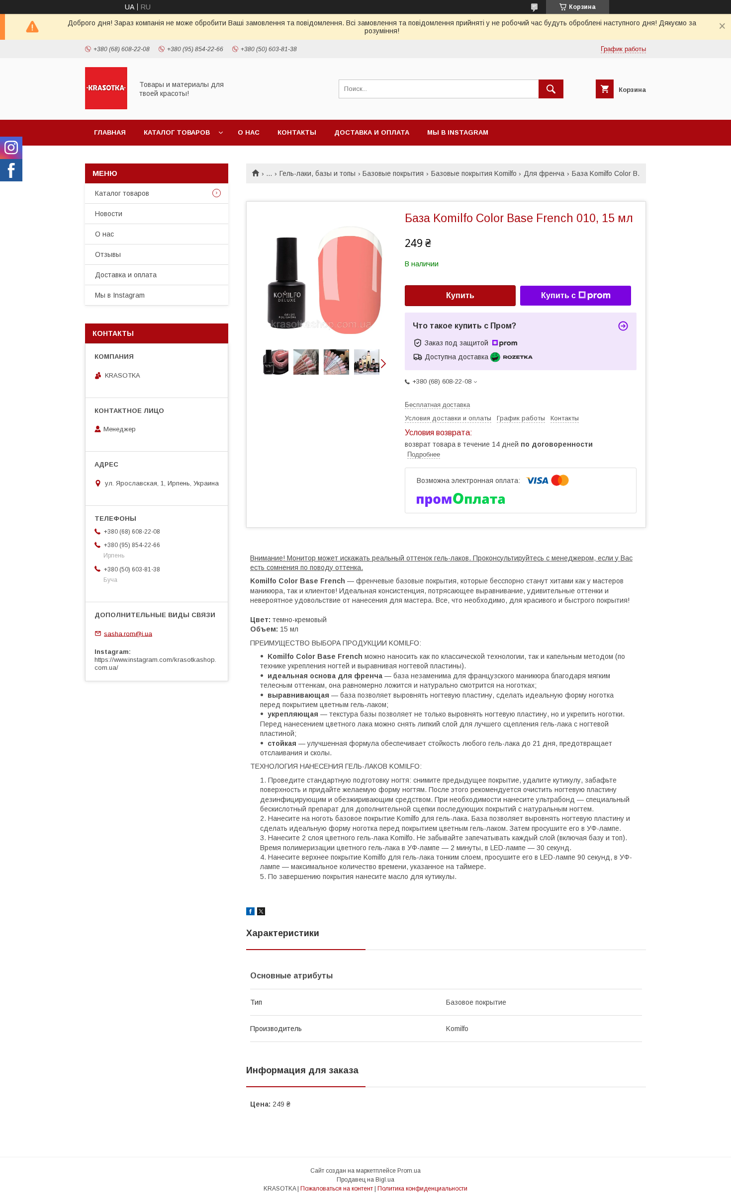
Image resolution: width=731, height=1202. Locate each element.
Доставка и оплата (371, 132)
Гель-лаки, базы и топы (317, 173)
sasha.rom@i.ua (128, 633)
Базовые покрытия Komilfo (474, 173)
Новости (108, 214)
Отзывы (108, 254)
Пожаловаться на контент (336, 1188)
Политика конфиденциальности (422, 1188)
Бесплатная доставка (437, 404)
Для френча (544, 173)
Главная (110, 132)
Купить (460, 295)
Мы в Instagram (457, 132)
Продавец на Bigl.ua (365, 1179)
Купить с (558, 295)
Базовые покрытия (393, 173)
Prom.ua (409, 1170)
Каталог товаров (177, 132)
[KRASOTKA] (106, 107)
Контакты (296, 132)
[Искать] (551, 89)
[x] (261, 913)
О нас (249, 132)
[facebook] (250, 913)
